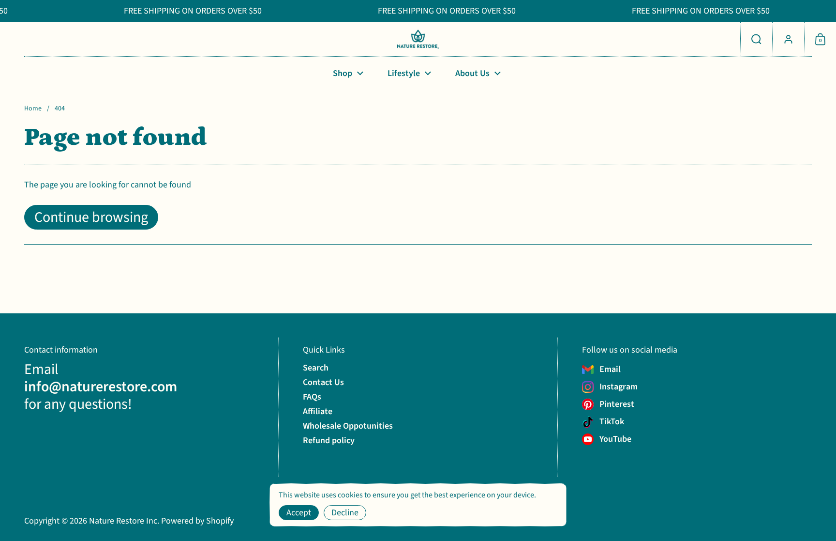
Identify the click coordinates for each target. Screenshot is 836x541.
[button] (756, 39)
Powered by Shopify (197, 521)
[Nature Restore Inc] (418, 39)
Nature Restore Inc (123, 521)
